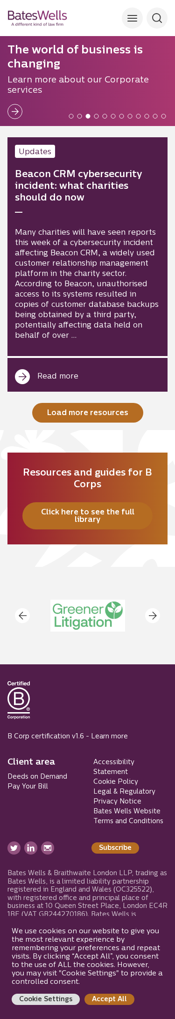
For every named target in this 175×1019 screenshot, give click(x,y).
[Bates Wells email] (47, 848)
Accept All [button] (109, 999)
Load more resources (87, 413)
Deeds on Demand (37, 777)
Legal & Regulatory (124, 792)
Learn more (109, 736)
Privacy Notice (117, 801)
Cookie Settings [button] (45, 999)
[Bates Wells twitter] (14, 848)
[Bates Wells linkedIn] (30, 848)
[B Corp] (18, 704)
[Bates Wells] (37, 18)
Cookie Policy (115, 782)
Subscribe (115, 848)
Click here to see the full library (87, 516)
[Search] (132, 18)
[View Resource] (87, 264)
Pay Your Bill (27, 786)
